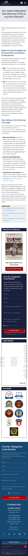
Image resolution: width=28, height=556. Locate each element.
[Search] (25, 546)
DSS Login (21, 554)
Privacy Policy (13, 325)
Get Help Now (14, 330)
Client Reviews (8, 341)
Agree (11, 325)
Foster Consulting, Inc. (17, 551)
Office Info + (14, 527)
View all (22, 383)
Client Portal (14, 542)
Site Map (15, 554)
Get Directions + (14, 529)
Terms (21, 334)
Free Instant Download (11, 230)
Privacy (18, 334)
